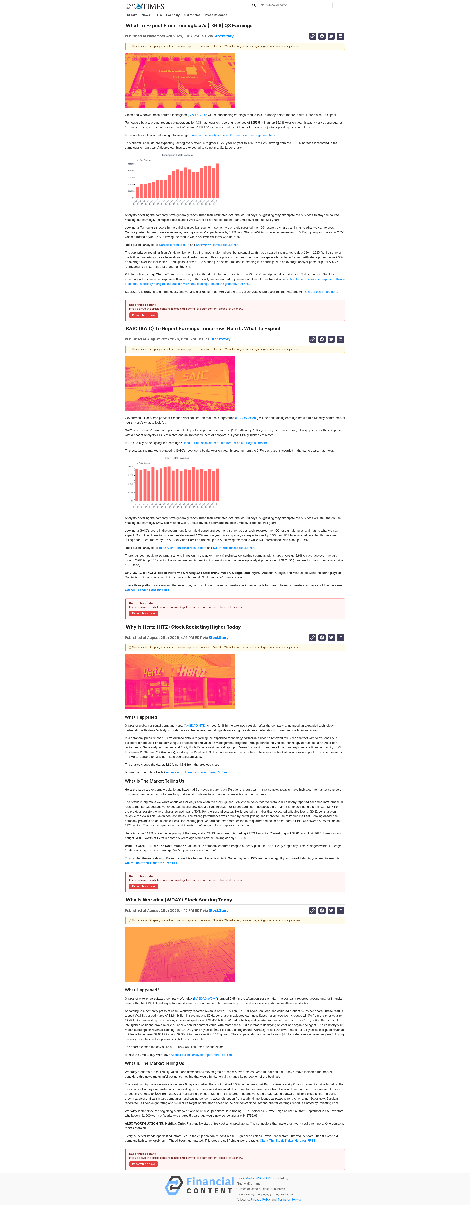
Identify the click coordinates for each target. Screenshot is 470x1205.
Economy (173, 15)
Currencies (192, 15)
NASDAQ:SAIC (246, 418)
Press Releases (216, 15)
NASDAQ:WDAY (205, 998)
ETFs (158, 15)
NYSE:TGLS (197, 115)
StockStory (224, 36)
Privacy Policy (261, 1199)
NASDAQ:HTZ (195, 725)
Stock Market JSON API (253, 1178)
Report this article (143, 315)
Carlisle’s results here (174, 245)
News (146, 15)
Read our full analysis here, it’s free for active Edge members (233, 135)
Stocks (132, 15)
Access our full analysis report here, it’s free (196, 772)
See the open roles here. (321, 291)
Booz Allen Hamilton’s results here (182, 548)
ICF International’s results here (234, 548)
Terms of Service (290, 1199)
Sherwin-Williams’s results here (217, 245)
